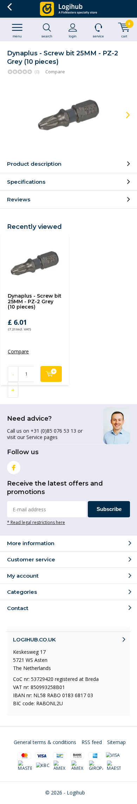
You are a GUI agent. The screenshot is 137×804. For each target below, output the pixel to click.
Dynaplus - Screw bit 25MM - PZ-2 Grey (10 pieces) (34, 301)
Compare (55, 71)
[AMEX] (61, 766)
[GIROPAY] (96, 766)
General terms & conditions (45, 742)
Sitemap (116, 742)
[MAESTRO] (114, 766)
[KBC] (43, 765)
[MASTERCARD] (25, 766)
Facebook (13, 467)
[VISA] (113, 755)
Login (73, 36)
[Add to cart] (51, 374)
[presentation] (123, 115)
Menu (17, 36)
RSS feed (91, 742)
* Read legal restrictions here (36, 522)
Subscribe (109, 509)
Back (9, 7)
